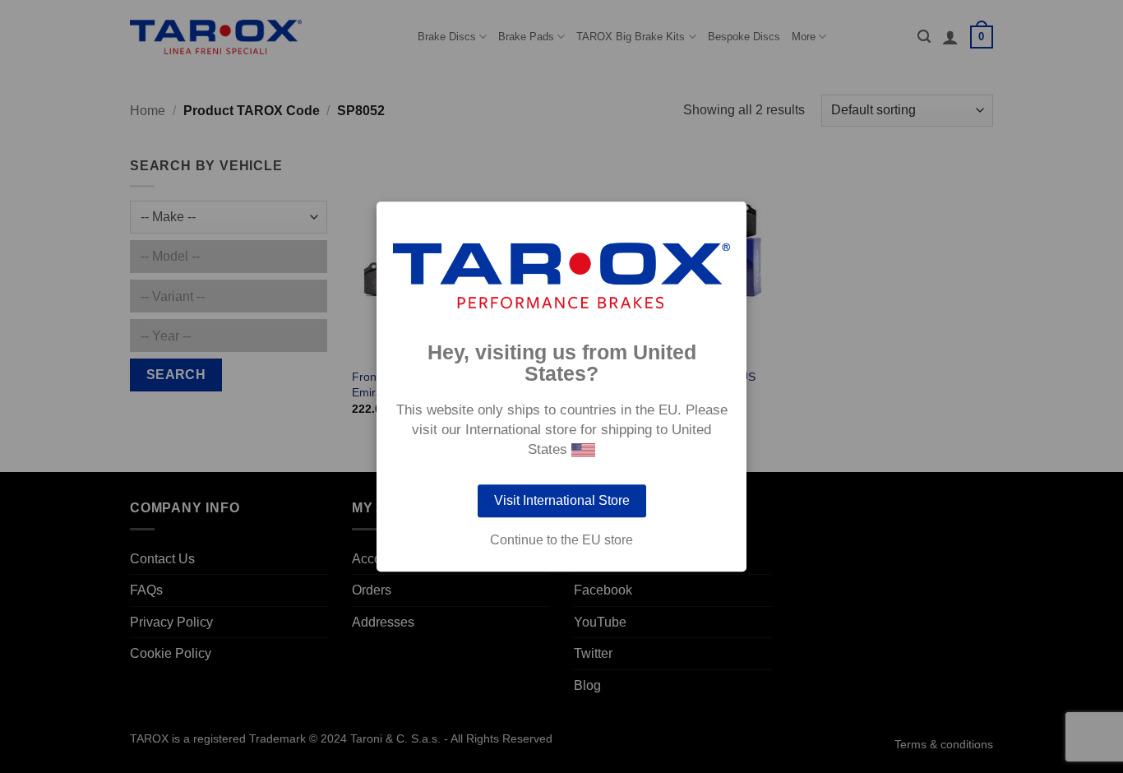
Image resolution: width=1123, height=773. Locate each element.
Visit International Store (562, 500)
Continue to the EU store (561, 540)
